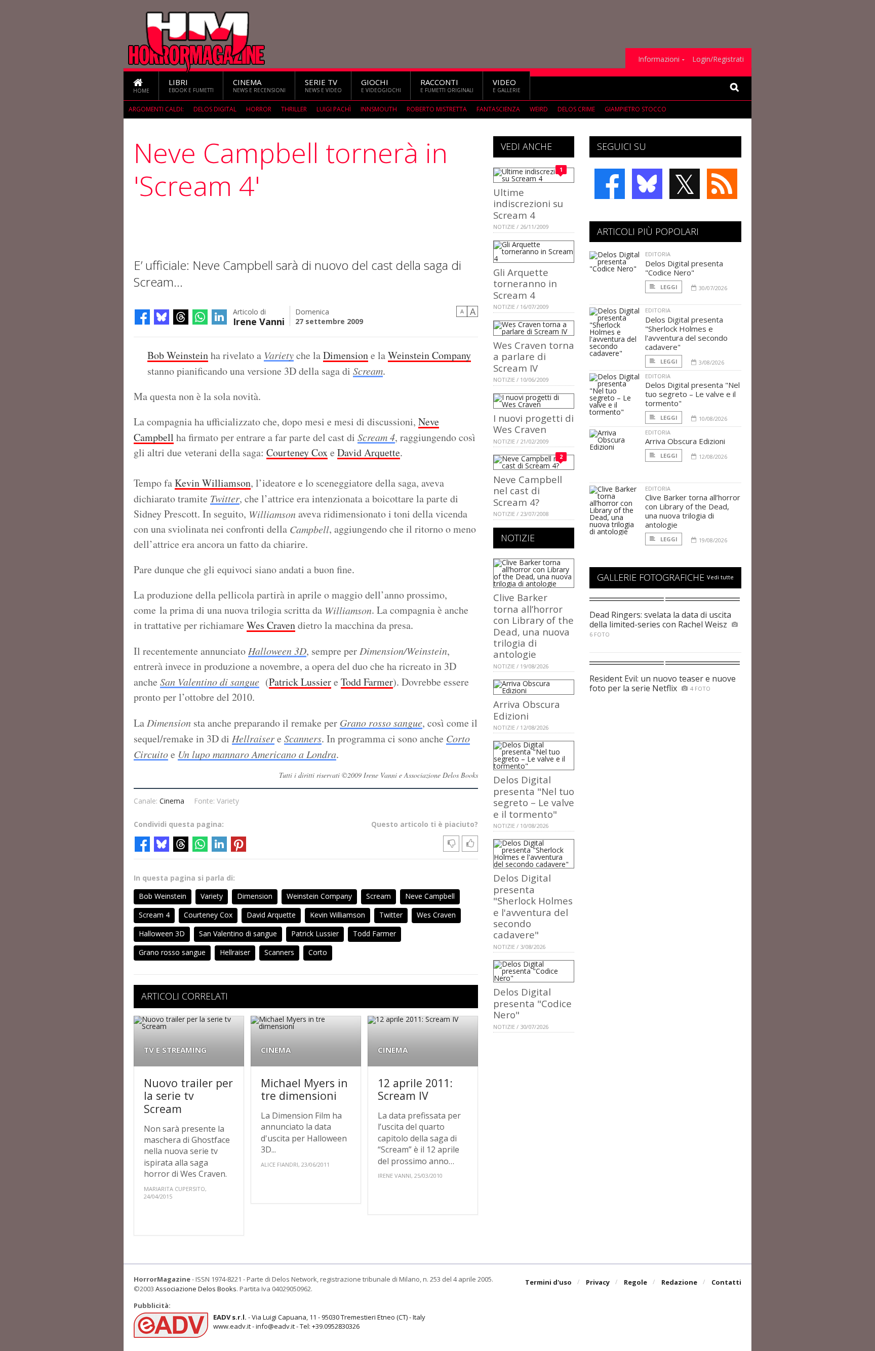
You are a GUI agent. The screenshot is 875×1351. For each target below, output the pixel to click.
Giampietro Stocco (635, 109)
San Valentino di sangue (209, 681)
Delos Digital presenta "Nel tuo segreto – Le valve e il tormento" (533, 796)
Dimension (345, 355)
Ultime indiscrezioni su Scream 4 (528, 203)
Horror (258, 109)
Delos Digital (214, 109)
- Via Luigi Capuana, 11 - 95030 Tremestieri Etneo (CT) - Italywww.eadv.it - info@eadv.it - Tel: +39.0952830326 (319, 1322)
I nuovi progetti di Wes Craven (533, 423)
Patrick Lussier (300, 682)
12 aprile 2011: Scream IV (415, 1089)
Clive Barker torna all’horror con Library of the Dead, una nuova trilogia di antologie (533, 625)
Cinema (259, 85)
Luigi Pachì (333, 109)
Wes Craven (271, 625)
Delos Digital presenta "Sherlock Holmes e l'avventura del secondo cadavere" (533, 906)
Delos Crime (576, 109)
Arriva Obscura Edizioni (526, 710)
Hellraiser (253, 738)
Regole (635, 1282)
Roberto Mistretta (437, 109)
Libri (191, 85)
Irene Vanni (259, 320)
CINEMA (276, 1050)
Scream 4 (376, 437)
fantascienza (498, 109)
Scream (368, 370)
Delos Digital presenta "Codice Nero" (532, 1003)
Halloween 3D (277, 650)
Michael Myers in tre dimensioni (304, 1089)
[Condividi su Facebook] (142, 317)
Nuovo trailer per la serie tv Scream (188, 1096)
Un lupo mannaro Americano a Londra (257, 754)
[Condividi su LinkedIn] (219, 317)
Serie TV (323, 85)
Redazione (679, 1282)
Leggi (668, 287)
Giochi (381, 85)
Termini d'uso (548, 1282)
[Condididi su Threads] (180, 317)
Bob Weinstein (177, 355)
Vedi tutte (720, 577)
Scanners (303, 738)
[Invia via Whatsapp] (200, 317)
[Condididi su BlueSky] (161, 317)
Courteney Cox (297, 452)
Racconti (446, 85)
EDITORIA (657, 254)
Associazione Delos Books (195, 1288)
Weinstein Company (429, 355)
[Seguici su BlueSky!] (647, 184)
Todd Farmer (367, 682)
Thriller (294, 109)
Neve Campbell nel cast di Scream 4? (527, 490)
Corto (317, 952)
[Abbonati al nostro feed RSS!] (722, 184)
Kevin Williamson (213, 483)
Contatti (726, 1282)
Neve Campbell (430, 896)
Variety (279, 355)
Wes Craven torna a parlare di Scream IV (533, 356)
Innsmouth (379, 109)
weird (539, 109)
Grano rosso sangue (381, 722)
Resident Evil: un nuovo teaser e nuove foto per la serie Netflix (662, 683)
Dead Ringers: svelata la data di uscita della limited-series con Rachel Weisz (660, 619)
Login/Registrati (718, 59)
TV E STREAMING (175, 1050)
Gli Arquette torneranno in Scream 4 (525, 283)
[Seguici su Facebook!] (609, 184)
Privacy (598, 1282)
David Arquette (368, 452)
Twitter (225, 498)
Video (507, 85)
